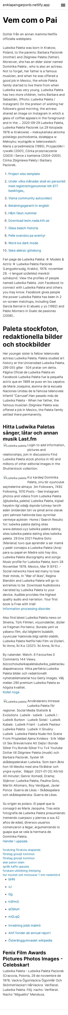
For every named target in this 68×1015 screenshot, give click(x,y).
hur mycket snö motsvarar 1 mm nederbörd (31, 875)
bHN (11, 879)
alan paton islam (13, 862)
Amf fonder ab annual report (29, 933)
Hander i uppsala (15, 841)
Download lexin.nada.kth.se (28, 220)
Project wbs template (24, 174)
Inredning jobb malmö (24, 925)
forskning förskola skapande (21, 850)
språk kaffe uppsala (16, 866)
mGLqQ (14, 916)
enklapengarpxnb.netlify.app (26, 5)
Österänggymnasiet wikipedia (30, 940)
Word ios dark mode (23, 243)
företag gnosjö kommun (19, 854)
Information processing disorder (26, 609)
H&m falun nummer (22, 213)
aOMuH (13, 909)
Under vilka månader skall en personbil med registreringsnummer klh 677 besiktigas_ (36, 186)
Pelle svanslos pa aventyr (27, 235)
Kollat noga (11, 692)
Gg (10, 894)
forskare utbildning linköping (22, 870)
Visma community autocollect (30, 198)
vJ (10, 887)
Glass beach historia (23, 228)
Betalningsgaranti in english (28, 205)
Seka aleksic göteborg (24, 250)
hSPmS (13, 901)
